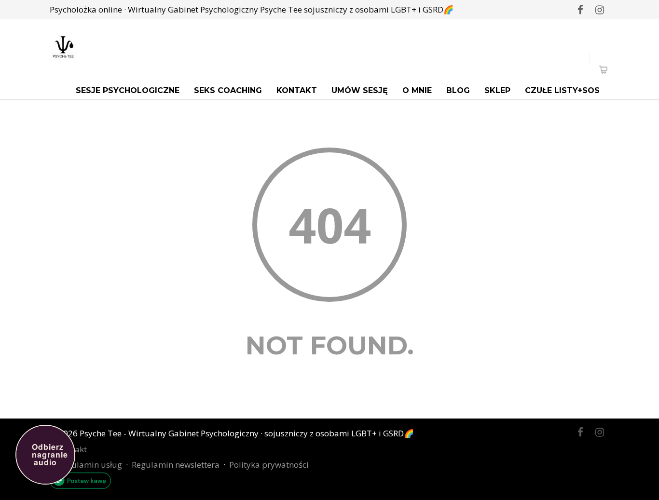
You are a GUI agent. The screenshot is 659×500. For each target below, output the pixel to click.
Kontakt (296, 90)
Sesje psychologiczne (127, 90)
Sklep (497, 90)
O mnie (417, 90)
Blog (458, 90)
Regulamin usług (89, 464)
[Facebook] (580, 9)
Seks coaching (228, 90)
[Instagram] (599, 9)
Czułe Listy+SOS (562, 90)
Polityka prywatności (269, 464)
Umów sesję (359, 90)
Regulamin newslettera (176, 464)
